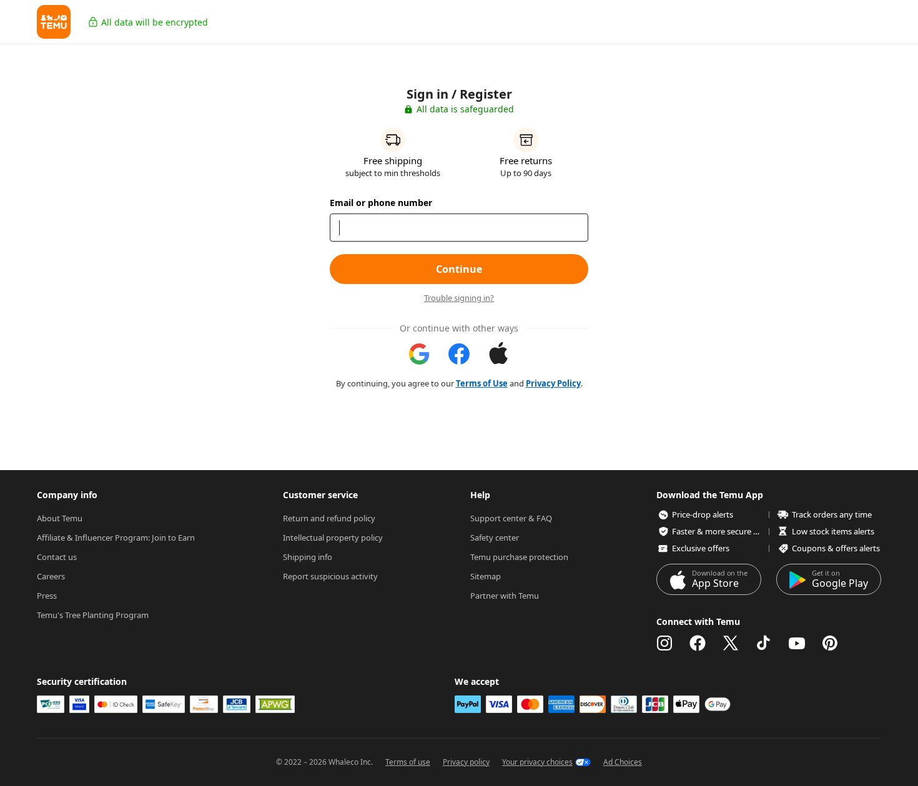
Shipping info (307, 556)
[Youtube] (797, 643)
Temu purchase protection (519, 556)
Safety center (494, 537)
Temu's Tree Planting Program (93, 615)
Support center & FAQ (511, 518)
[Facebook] (697, 643)
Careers (51, 576)
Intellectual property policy (333, 537)
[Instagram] (664, 643)
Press (47, 595)
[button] (54, 22)
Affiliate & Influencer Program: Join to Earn (116, 537)
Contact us (57, 556)
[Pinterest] (830, 643)
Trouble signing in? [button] (459, 298)
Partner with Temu (504, 595)
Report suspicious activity (330, 576)
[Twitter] (731, 643)
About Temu (59, 518)
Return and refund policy (329, 518)
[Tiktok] (764, 643)
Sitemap (485, 576)
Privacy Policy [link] (553, 383)
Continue (459, 269)
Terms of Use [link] (482, 383)
